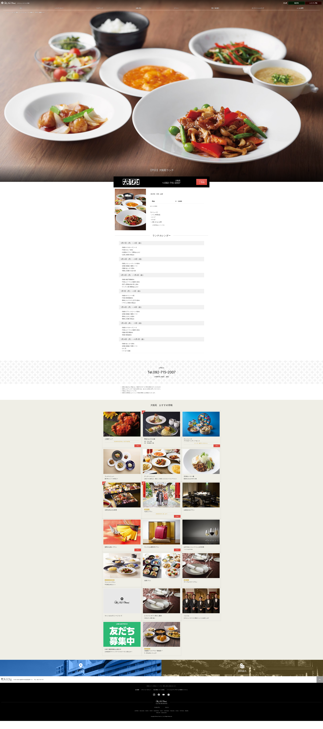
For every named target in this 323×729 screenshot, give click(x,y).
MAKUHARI (156, 710)
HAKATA (157, 707)
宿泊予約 (296, 3)
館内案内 (242, 671)
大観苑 (31, 12)
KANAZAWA (164, 712)
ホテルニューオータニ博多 (12, 12)
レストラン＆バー (24, 12)
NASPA (147, 710)
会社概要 (137, 689)
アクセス (81, 671)
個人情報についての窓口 (159, 689)
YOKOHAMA (166, 710)
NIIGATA (158, 712)
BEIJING (186, 710)
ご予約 (202, 182)
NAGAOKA (142, 710)
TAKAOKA (172, 710)
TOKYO (151, 710)
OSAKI (161, 710)
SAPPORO (137, 710)
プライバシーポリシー (146, 689)
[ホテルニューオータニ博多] (8, 3)
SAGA (167, 707)
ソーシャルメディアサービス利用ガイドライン (177, 689)
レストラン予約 (313, 3)
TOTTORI (182, 710)
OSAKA (177, 710)
